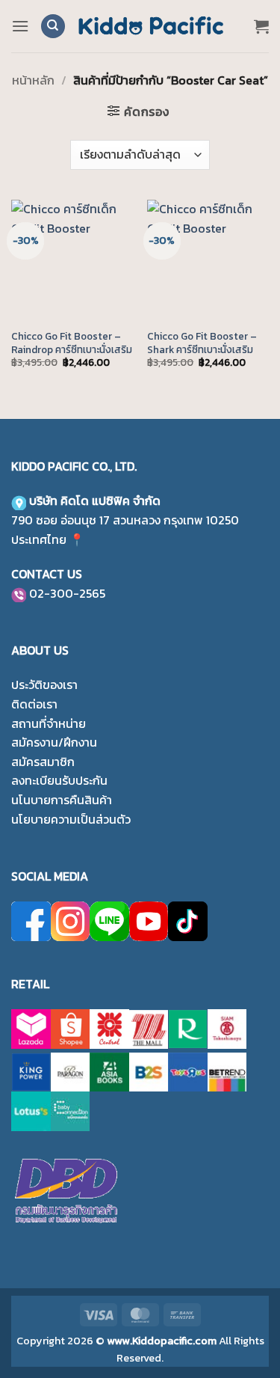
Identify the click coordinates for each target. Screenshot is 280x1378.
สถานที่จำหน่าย (48, 723)
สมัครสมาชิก (43, 762)
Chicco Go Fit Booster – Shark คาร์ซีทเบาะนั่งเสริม (202, 343)
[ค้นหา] (53, 26)
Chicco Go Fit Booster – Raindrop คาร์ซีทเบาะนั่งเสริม (71, 343)
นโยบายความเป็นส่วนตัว (71, 819)
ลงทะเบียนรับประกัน (59, 780)
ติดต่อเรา (34, 704)
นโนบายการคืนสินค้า (61, 800)
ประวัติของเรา (44, 684)
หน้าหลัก (33, 80)
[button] (20, 25)
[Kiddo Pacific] (151, 26)
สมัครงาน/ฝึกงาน (54, 742)
